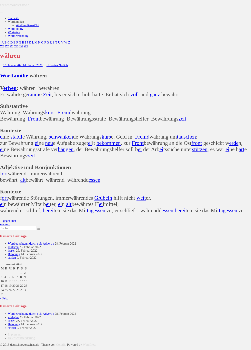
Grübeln (103, 198)
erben (10, 88)
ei (2, 137)
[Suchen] (38, 229)
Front (34, 119)
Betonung (14, 254)
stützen (199, 149)
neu (49, 143)
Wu (26, 46)
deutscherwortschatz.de (14, 4)
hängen (66, 149)
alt (23, 180)
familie (20, 76)
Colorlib (61, 344)
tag (90, 210)
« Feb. (4, 298)
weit (141, 198)
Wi (11, 46)
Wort (6, 76)
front (196, 143)
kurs (50, 112)
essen (94, 180)
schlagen (13, 247)
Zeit (47, 94)
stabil (16, 137)
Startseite (13, 18)
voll (134, 94)
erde (233, 143)
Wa (2, 46)
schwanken (61, 137)
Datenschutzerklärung (21, 338)
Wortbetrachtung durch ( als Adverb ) (31, 243)
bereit (49, 210)
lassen (11, 250)
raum (33, 94)
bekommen (108, 143)
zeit (182, 119)
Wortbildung (15, 28)
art (241, 149)
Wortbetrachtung (18, 35)
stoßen (12, 257)
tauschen (186, 137)
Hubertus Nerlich (57, 65)
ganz (155, 94)
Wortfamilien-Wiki (27, 25)
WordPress (89, 344)
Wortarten (14, 32)
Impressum (14, 334)
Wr (21, 46)
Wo (16, 46)
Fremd (64, 112)
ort (5, 173)
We (7, 46)
